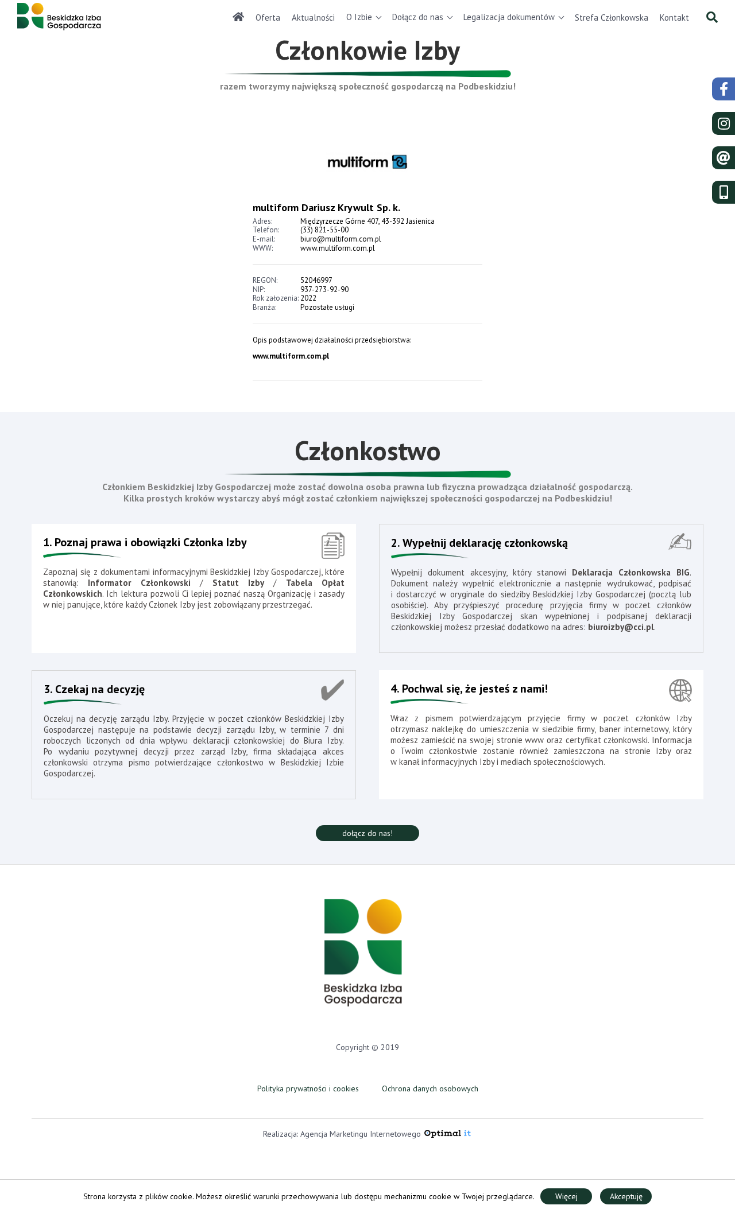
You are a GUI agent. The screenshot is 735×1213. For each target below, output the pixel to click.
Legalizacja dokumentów (509, 16)
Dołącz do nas (417, 16)
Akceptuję (626, 1196)
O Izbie (359, 16)
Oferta (268, 17)
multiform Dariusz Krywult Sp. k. (328, 207)
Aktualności (313, 17)
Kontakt (674, 17)
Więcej (566, 1196)
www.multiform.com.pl (337, 248)
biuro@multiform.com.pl (340, 239)
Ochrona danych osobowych (430, 1088)
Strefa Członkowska (611, 17)
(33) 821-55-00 (324, 230)
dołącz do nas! (367, 833)
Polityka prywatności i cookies (308, 1088)
